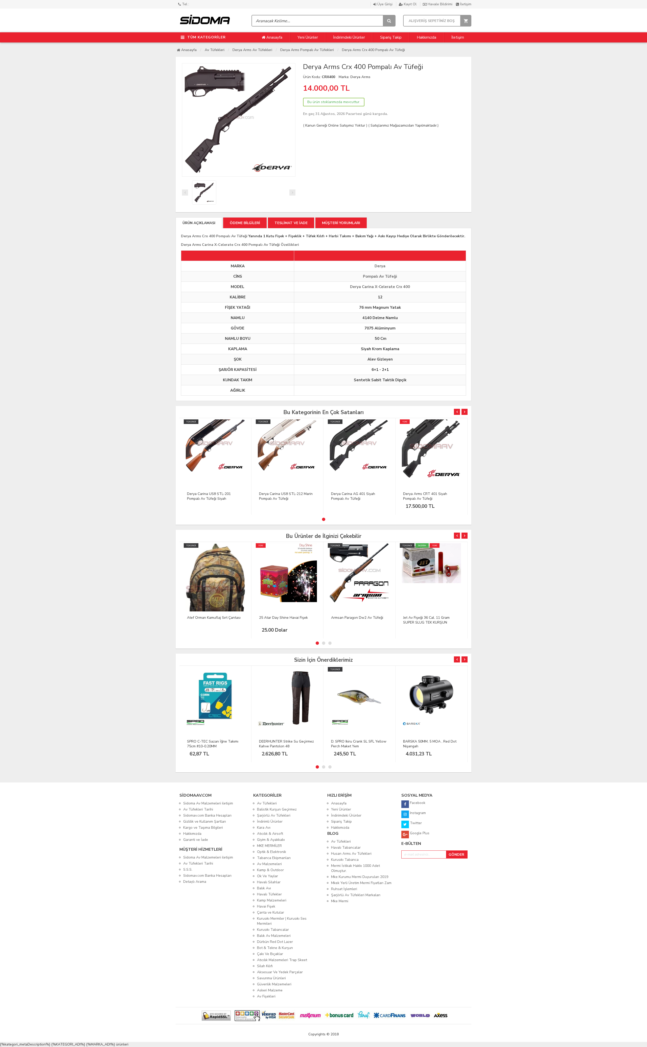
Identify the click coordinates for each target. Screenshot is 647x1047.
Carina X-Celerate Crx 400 (386, 286)
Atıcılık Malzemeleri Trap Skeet (282, 960)
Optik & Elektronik (271, 851)
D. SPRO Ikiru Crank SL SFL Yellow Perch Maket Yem (358, 744)
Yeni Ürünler (307, 37)
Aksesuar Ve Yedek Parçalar (280, 972)
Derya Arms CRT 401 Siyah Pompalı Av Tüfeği (425, 496)
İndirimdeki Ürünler (349, 37)
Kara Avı (263, 827)
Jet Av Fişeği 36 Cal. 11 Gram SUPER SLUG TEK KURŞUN (426, 620)
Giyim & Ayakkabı (271, 839)
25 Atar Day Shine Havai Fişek (283, 617)
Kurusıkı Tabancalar (273, 929)
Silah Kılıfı (265, 966)
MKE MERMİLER (269, 845)
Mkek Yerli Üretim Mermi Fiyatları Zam (361, 883)
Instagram (417, 813)
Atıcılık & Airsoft (270, 833)
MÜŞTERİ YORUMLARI (341, 223)
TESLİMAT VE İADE (291, 223)
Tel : (185, 4)
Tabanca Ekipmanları (274, 857)
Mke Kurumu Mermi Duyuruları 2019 (359, 876)
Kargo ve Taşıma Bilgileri (203, 827)
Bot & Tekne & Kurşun (275, 947)
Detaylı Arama (194, 881)
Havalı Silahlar (269, 882)
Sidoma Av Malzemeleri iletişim (208, 803)
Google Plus (419, 833)
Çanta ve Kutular (270, 912)
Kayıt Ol (410, 4)
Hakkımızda (426, 37)
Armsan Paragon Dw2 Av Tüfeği (357, 617)
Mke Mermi (339, 901)
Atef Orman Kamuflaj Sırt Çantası (214, 617)
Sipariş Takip (391, 37)
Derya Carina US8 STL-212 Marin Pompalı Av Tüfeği (286, 496)
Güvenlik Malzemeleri (274, 984)
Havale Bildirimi (440, 4)
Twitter (415, 823)
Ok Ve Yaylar (267, 876)
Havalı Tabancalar (346, 847)
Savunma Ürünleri (271, 978)
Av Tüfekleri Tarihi (198, 809)
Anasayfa (273, 37)
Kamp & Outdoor (270, 870)
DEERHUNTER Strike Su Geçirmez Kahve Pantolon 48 (286, 744)
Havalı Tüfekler (269, 894)
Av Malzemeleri (269, 864)
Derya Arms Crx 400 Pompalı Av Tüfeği (373, 49)
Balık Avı (264, 888)
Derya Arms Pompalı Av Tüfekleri (307, 49)
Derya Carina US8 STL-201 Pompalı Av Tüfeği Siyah (209, 496)
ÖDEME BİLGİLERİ (245, 223)
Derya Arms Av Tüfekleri (252, 49)
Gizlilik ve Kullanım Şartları (204, 821)
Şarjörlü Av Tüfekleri (273, 815)
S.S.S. (187, 869)
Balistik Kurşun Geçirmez (277, 809)
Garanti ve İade (195, 839)
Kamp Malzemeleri (271, 900)
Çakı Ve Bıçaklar (270, 953)
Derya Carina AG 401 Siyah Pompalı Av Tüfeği (353, 496)
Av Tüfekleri (214, 49)
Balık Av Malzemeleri (274, 935)
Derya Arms (360, 77)
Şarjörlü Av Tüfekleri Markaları (355, 895)
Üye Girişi (385, 4)
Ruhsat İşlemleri (344, 889)
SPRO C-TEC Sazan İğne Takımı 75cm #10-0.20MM (212, 744)
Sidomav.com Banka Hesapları (207, 815)
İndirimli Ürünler (270, 821)
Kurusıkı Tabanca (345, 859)
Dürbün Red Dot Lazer (275, 941)
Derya (380, 266)
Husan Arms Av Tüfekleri (351, 853)
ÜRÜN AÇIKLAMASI (198, 223)
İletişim (465, 4)
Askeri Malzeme (270, 990)
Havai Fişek (266, 906)
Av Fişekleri (266, 996)
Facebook (417, 802)
